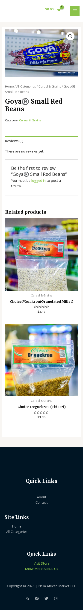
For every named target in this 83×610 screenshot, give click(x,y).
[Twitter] (46, 598)
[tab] (41, 140)
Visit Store (42, 563)
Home (9, 86)
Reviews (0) (14, 140)
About (41, 497)
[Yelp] (27, 598)
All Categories (26, 86)
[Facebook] (37, 598)
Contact (42, 502)
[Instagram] (56, 598)
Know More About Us (41, 568)
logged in (38, 180)
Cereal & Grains (50, 86)
